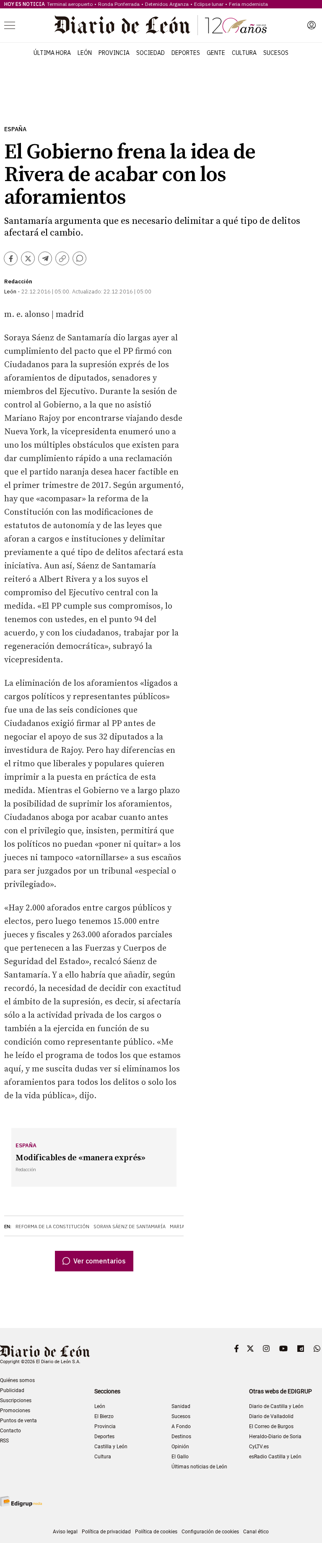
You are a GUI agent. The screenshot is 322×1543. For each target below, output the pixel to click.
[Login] (311, 25)
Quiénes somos (17, 1380)
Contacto (10, 1431)
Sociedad (150, 53)
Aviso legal (65, 1532)
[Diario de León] (161, 25)
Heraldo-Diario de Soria (275, 1436)
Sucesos (275, 53)
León (85, 53)
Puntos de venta (18, 1421)
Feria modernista (248, 4)
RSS (4, 1441)
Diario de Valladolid (271, 1416)
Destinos (181, 1436)
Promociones (15, 1410)
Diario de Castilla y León (276, 1406)
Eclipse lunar (208, 4)
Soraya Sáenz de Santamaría (129, 1226)
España (15, 129)
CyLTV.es (259, 1447)
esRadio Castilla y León (275, 1457)
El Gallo (180, 1457)
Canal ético (256, 1532)
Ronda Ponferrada (119, 4)
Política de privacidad (106, 1532)
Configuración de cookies (210, 1532)
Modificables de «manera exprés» (80, 1158)
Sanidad (180, 1406)
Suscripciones (15, 1400)
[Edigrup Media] (21, 1501)
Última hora (52, 53)
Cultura (244, 53)
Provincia (114, 53)
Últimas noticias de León (199, 1467)
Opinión (180, 1447)
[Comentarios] (79, 258)
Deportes (185, 53)
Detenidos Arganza (167, 4)
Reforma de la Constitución (52, 1226)
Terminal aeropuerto (70, 4)
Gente (216, 53)
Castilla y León (110, 1447)
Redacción (18, 281)
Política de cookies (156, 1532)
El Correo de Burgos (271, 1426)
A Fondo (181, 1426)
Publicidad (12, 1390)
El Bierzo (104, 1416)
